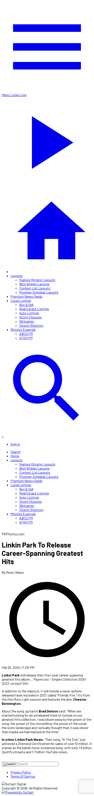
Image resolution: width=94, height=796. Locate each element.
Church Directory (31, 325)
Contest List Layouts (34, 288)
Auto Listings (29, 313)
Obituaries (26, 321)
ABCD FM (26, 334)
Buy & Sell (26, 305)
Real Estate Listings (34, 309)
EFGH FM (26, 338)
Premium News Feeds (26, 296)
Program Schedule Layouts (38, 292)
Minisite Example (23, 329)
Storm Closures (30, 317)
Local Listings (20, 300)
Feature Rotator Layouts (37, 280)
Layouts (16, 276)
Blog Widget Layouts (34, 284)
